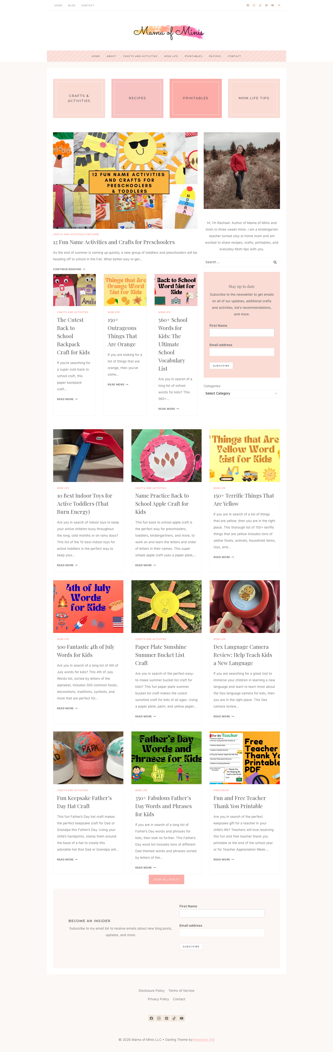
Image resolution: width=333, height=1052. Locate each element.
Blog (72, 5)
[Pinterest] (266, 5)
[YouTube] (272, 5)
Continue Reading (68, 269)
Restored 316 (204, 1040)
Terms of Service (181, 991)
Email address (220, 345)
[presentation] (125, 180)
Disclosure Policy (152, 991)
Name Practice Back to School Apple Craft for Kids (162, 503)
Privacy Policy (158, 999)
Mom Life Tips (254, 98)
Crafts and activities (140, 56)
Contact (88, 5)
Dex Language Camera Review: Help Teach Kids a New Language (243, 654)
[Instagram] (254, 5)
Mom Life (171, 56)
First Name (218, 325)
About (111, 56)
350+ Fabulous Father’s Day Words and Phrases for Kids (163, 806)
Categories (212, 386)
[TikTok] (260, 5)
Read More (66, 399)
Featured (92, 234)
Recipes (215, 56)
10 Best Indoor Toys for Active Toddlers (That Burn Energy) (84, 503)
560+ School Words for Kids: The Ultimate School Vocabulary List (172, 344)
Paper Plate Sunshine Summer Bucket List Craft (161, 654)
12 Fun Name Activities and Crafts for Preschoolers (114, 241)
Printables (193, 56)
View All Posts (166, 879)
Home (58, 5)
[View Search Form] (279, 5)
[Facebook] (248, 5)
